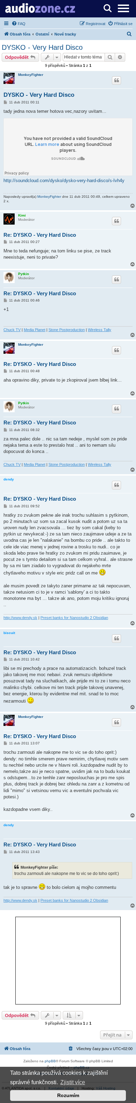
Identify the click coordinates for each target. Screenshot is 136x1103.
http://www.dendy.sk (20, 618)
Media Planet (34, 330)
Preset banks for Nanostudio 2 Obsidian (74, 618)
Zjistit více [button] (72, 1082)
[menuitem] (18, 23)
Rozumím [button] (68, 1095)
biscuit (9, 633)
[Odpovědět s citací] (116, 80)
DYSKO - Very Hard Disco (42, 47)
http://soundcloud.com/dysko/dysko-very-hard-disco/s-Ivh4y (63, 180)
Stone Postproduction (66, 330)
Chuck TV (12, 330)
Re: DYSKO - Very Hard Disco (39, 235)
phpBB (50, 1061)
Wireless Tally (99, 330)
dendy (8, 479)
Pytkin (23, 274)
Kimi (22, 215)
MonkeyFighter (30, 75)
